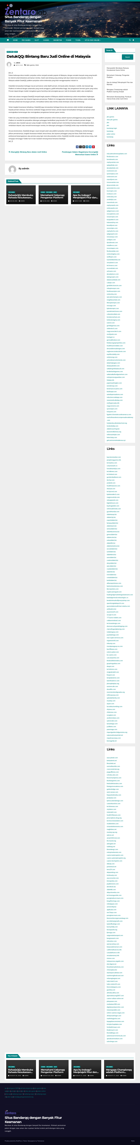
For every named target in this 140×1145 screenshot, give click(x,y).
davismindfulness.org (114, 432)
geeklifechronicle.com (114, 285)
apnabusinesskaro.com (114, 1038)
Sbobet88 (57, 40)
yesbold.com (111, 483)
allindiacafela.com (113, 993)
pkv (108, 122)
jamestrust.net (111, 866)
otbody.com (110, 864)
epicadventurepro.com (114, 297)
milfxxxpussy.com (113, 695)
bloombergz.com (112, 849)
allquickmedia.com (113, 892)
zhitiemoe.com (112, 712)
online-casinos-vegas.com (115, 1013)
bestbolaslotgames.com (115, 371)
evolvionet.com (112, 171)
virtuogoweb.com (112, 500)
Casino (46, 40)
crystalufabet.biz (112, 569)
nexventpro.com (112, 228)
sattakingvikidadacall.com (115, 368)
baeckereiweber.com (114, 457)
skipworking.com (112, 872)
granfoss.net (111, 990)
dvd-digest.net (111, 964)
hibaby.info (110, 380)
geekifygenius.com (113, 325)
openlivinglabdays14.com (115, 603)
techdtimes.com (112, 471)
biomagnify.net (112, 741)
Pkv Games (26, 40)
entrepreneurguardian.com (116, 377)
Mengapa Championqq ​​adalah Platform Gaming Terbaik (119, 1072)
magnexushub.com (113, 497)
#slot (37, 65)
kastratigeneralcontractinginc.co (117, 597)
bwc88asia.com (112, 649)
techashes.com (112, 463)
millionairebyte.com (113, 434)
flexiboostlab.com (113, 251)
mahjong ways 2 (17, 1094)
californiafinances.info (114, 950)
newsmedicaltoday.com (115, 400)
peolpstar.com (111, 798)
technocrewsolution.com (115, 821)
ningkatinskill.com (113, 672)
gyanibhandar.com (113, 511)
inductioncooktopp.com (114, 397)
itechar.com (110, 480)
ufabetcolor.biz (112, 537)
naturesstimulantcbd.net (115, 735)
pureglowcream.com (113, 915)
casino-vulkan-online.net (115, 998)
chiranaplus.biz (112, 970)
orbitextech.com (112, 328)
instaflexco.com (112, 245)
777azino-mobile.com (114, 617)
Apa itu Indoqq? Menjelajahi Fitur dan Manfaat (84, 197)
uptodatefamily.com (113, 698)
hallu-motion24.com (113, 984)
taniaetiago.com (112, 724)
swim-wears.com (112, 792)
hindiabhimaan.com (113, 1027)
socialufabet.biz (112, 549)
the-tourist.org (111, 841)
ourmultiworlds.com (113, 766)
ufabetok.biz (111, 572)
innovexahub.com (113, 182)
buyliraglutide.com (113, 506)
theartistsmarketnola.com (115, 967)
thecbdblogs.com (112, 1033)
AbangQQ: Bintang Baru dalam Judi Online (28, 152)
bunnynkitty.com (112, 927)
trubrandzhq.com (112, 222)
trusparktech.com (112, 219)
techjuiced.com (112, 491)
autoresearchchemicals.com (116, 1036)
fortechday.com (112, 437)
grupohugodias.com (113, 663)
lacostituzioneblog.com (114, 706)
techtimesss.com (112, 806)
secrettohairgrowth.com (114, 921)
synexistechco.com (113, 188)
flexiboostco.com (112, 156)
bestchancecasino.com (114, 389)
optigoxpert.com (112, 234)
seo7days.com (112, 912)
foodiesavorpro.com (113, 291)
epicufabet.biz (111, 566)
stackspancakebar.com (114, 972)
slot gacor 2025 (13, 1088)
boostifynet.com (112, 225)
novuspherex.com (113, 214)
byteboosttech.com (113, 494)
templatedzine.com (113, 678)
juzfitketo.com (111, 726)
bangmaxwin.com (113, 938)
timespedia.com (112, 881)
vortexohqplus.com (113, 254)
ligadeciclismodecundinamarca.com (119, 414)
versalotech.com (112, 262)
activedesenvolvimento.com (116, 360)
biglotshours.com (112, 503)
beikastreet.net (112, 760)
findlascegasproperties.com (116, 343)
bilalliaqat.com (112, 391)
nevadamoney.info (113, 955)
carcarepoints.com (113, 658)
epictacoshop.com (113, 944)
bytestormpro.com (113, 308)
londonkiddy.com (112, 426)
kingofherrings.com (113, 901)
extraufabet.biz (112, 540)
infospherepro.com (113, 288)
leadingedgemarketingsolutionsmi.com (120, 595)
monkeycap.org (112, 832)
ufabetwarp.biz (112, 514)
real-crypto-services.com (115, 638)
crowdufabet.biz (112, 577)
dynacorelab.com (112, 185)
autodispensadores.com (115, 394)
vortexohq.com (112, 294)
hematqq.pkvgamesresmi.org (23, 1097)
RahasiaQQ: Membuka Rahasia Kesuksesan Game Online (20, 197)
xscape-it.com (111, 615)
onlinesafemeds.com (114, 509)
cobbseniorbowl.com (114, 620)
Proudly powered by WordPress (13, 1141)
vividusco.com (111, 194)
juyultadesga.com (113, 635)
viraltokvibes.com (112, 823)
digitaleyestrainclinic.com (115, 1007)
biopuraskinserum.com (114, 947)
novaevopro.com (112, 217)
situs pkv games (112, 119)
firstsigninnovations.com (115, 786)
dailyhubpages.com (113, 363)
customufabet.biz (112, 560)
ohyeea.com (111, 709)
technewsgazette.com (114, 895)
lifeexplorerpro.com (113, 303)
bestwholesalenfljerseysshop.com (118, 600)
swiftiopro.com (111, 257)
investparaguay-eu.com (115, 646)
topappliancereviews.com (115, 1021)
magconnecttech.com (114, 331)
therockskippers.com (114, 987)
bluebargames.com (113, 780)
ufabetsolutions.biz (113, 546)
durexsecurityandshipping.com (117, 626)
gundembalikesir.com (114, 477)
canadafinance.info (113, 952)
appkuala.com (111, 909)
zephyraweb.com (112, 205)
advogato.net (111, 844)
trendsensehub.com (113, 317)
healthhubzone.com (113, 486)
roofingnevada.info (113, 403)
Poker (68, 40)
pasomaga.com (112, 729)
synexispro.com (112, 409)
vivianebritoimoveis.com (115, 826)
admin (18, 63)
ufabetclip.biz (111, 517)
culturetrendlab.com (113, 314)
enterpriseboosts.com (114, 852)
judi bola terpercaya (26, 1088)
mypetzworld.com (113, 640)
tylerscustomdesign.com (115, 801)
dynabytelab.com (112, 168)
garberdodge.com (113, 789)
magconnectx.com (113, 406)
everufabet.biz (111, 574)
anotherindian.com (113, 718)
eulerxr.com (111, 323)
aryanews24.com (112, 612)
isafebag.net (111, 846)
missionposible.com (113, 1010)
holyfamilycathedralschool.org (117, 423)
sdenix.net (110, 835)
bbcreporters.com (112, 589)
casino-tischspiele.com (114, 861)
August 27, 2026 (81, 1075)
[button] (130, 40)
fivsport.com (111, 675)
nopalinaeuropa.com (114, 738)
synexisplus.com (112, 174)
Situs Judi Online (92, 40)
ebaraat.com (111, 488)
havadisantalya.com (113, 468)
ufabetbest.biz (111, 554)
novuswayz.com (112, 237)
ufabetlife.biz (111, 543)
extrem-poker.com (113, 652)
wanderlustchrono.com (114, 311)
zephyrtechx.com (112, 231)
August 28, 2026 (15, 1075)
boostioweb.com (112, 159)
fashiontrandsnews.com (115, 586)
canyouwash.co (112, 466)
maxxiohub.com (112, 202)
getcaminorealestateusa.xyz (116, 440)
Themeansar (40, 1141)
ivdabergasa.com (112, 632)
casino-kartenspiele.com (115, 855)
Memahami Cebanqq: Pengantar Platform (52, 196)
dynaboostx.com (112, 242)
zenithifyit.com (111, 199)
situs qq (8, 1094)
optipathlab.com (112, 165)
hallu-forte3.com (112, 981)
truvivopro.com (112, 191)
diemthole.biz (111, 887)
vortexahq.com (112, 196)
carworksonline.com (113, 803)
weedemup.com (112, 386)
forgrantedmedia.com (114, 795)
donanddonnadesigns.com (116, 348)
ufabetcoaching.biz (113, 429)
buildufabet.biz (112, 580)
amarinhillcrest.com (113, 838)
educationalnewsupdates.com (117, 153)
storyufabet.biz (112, 563)
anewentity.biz (111, 907)
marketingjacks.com (113, 1018)
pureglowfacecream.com (115, 898)
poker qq (10, 1097)
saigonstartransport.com (115, 935)
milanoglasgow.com (113, 978)
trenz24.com (111, 869)
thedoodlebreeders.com (115, 660)
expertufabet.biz (112, 520)
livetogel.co (110, 337)
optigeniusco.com (113, 211)
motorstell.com (112, 812)
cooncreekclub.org (113, 769)
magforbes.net (111, 829)
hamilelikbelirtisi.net (113, 260)
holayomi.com (111, 411)
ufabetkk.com (111, 889)
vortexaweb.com (112, 208)
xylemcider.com (112, 721)
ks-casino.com (111, 655)
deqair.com (110, 666)
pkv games (110, 117)
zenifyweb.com (112, 334)
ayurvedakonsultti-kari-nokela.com (118, 606)
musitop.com (111, 701)
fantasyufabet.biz (112, 523)
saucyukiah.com (112, 758)
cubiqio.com (111, 282)
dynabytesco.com (113, 274)
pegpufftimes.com (113, 772)
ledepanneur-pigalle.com (115, 961)
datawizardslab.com (113, 280)
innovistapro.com (112, 248)
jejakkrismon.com (113, 884)
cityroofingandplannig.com (116, 629)
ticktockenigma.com (113, 320)
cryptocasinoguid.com (114, 592)
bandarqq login (112, 128)
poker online (111, 134)
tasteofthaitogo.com (113, 924)
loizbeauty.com (112, 875)
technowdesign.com (113, 623)
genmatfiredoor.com (113, 340)
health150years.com (113, 815)
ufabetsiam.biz (112, 526)
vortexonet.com (112, 176)
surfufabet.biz (111, 552)
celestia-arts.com (112, 775)
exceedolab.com (112, 268)
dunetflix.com (111, 689)
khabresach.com (112, 1030)
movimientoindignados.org (116, 692)
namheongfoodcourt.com (115, 975)
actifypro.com (111, 239)
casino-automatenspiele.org (116, 858)
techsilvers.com (112, 669)
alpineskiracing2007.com (115, 995)
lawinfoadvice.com (113, 681)
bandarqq (110, 131)
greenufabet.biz (112, 534)
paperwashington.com (114, 383)
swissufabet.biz (112, 529)
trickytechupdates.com (114, 1024)
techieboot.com (112, 474)
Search (109, 50)
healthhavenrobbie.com (115, 346)
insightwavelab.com (113, 300)
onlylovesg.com (112, 357)
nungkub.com (111, 715)
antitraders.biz (111, 609)
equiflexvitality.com (113, 354)
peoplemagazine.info (114, 460)
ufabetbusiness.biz (113, 531)
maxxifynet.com (112, 179)
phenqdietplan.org (113, 683)
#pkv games (30, 65)
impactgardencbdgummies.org (117, 732)
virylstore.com (111, 809)
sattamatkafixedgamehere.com (117, 374)
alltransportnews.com (114, 583)
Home (15, 40)
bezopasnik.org (112, 930)
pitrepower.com (112, 1001)
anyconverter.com (113, 878)
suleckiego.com (112, 1041)
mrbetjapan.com (112, 904)
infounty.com (111, 643)
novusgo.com (111, 305)
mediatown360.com (113, 1004)
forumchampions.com (114, 778)
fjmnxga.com (111, 932)
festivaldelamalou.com (114, 783)
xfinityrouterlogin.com (114, 1015)
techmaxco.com (112, 265)
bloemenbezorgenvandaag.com (117, 918)
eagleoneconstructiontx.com (116, 351)
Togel (78, 40)
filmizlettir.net (111, 763)
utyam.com (110, 703)
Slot (37, 40)
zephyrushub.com (113, 162)
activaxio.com (111, 271)
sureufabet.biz (111, 557)
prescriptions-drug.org (114, 818)
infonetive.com (112, 941)
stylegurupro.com (112, 277)
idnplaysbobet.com (113, 366)
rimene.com (111, 958)
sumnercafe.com (112, 686)
